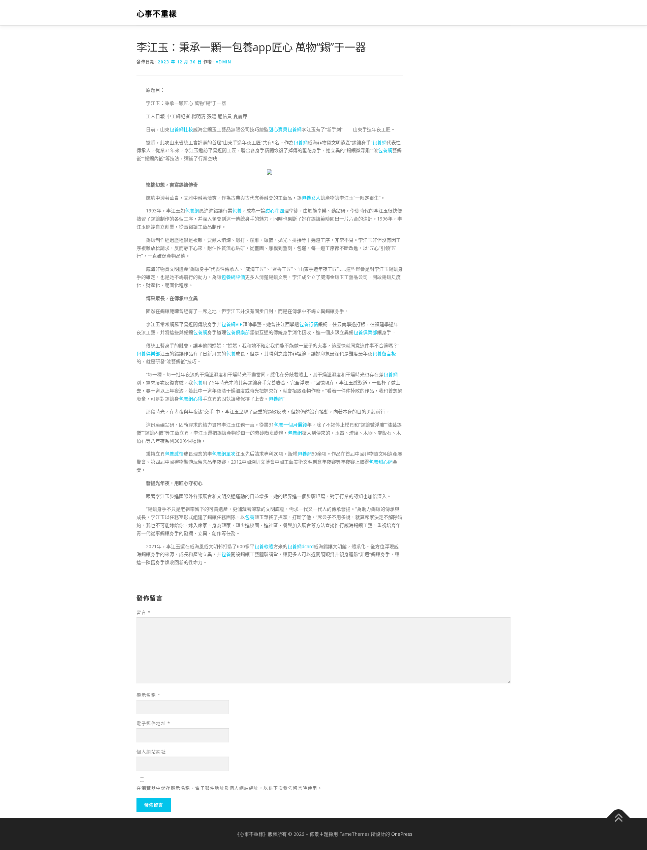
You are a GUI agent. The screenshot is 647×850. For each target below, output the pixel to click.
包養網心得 (191, 398)
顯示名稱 (148, 695)
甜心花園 (274, 210)
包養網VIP (232, 324)
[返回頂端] (618, 818)
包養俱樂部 (238, 332)
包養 (237, 210)
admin (224, 62)
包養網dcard (300, 546)
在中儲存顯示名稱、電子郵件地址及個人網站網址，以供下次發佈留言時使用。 (229, 788)
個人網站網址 (151, 752)
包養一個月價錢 (290, 424)
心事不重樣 (156, 13)
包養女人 (311, 198)
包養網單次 (224, 453)
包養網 (301, 142)
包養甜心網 (381, 462)
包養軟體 (263, 546)
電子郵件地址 (153, 723)
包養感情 (174, 453)
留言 (143, 612)
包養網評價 (233, 277)
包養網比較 (181, 129)
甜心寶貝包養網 (285, 129)
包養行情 (308, 324)
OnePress (401, 834)
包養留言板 (384, 353)
